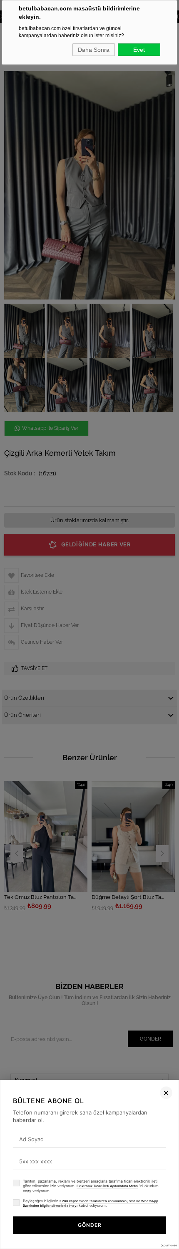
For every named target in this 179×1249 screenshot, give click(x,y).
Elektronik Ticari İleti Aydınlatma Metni (107, 1186)
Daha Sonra (93, 49)
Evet (139, 49)
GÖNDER (90, 1225)
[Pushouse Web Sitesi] (168, 1245)
